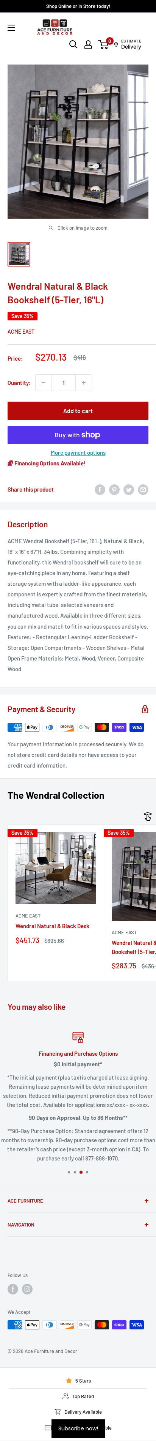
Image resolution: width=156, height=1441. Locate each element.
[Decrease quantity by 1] (43, 383)
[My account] (88, 44)
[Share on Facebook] (100, 489)
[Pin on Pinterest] (114, 489)
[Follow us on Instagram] (27, 1289)
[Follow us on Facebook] (13, 1289)
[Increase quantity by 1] (84, 383)
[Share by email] (143, 489)
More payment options (78, 452)
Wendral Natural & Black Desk (52, 925)
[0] (103, 44)
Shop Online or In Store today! (78, 6)
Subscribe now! (78, 1428)
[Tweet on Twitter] (128, 489)
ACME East (21, 331)
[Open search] (73, 44)
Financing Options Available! (49, 463)
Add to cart (78, 410)
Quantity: (19, 382)
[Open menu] (11, 28)
